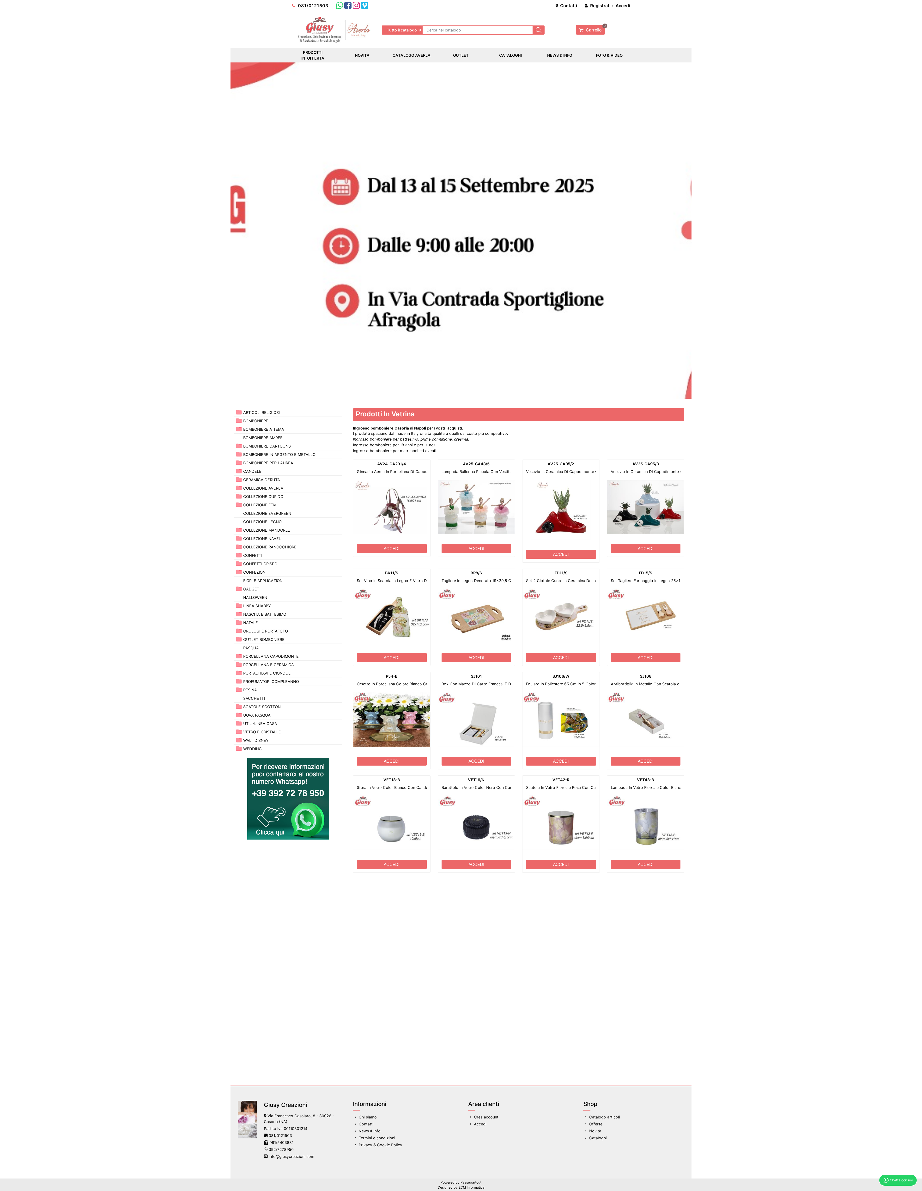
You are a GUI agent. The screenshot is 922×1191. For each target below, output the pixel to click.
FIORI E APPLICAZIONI (263, 580)
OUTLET (461, 55)
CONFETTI (252, 555)
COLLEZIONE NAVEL (262, 538)
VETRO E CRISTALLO (262, 732)
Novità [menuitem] (595, 1131)
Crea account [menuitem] (486, 1117)
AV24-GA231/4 (391, 463)
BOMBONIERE (255, 420)
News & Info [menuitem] (370, 1131)
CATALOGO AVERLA (412, 55)
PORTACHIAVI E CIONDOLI (267, 673)
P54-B (392, 676)
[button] (539, 30)
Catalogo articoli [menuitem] (604, 1117)
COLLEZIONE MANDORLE (266, 530)
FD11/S (561, 573)
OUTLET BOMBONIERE (264, 639)
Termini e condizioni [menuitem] (377, 1138)
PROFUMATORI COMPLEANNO (271, 681)
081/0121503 (312, 5)
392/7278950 (281, 1149)
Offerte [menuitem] (595, 1124)
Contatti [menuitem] (366, 1124)
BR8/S (476, 573)
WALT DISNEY (256, 740)
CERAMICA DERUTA (261, 479)
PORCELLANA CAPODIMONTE (271, 656)
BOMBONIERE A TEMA (263, 429)
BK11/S (391, 573)
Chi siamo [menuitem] (368, 1117)
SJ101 (476, 676)
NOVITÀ (362, 55)
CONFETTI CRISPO (260, 563)
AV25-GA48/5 (476, 463)
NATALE (250, 622)
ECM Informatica (472, 1187)
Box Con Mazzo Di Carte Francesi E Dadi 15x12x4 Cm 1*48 (496, 683)
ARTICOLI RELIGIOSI (261, 412)
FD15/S (645, 573)
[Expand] (239, 412)
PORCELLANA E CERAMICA (268, 664)
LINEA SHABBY (257, 605)
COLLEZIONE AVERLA (263, 488)
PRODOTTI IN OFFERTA (312, 55)
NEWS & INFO (559, 55)
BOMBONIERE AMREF (262, 437)
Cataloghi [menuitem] (598, 1138)
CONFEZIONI (255, 572)
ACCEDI (392, 548)
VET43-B (645, 779)
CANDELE (252, 471)
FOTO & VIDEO (609, 55)
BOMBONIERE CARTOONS (267, 446)
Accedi (623, 5)
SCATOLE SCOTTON (262, 706)
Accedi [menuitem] (480, 1124)
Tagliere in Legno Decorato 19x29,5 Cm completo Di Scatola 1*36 (502, 580)
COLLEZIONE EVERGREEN (267, 513)
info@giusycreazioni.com (291, 1156)
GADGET (251, 589)
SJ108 (645, 676)
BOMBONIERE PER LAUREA (268, 462)
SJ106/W (560, 676)
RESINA (250, 690)
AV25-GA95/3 (645, 463)
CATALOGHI (510, 55)
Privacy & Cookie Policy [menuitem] (380, 1144)
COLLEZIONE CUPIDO (263, 496)
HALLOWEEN (255, 597)
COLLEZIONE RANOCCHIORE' (270, 547)
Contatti (568, 5)
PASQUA (251, 647)
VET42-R (560, 779)
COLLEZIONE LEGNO (262, 521)
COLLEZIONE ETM (260, 505)
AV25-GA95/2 (561, 463)
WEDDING (252, 748)
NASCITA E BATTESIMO (264, 614)
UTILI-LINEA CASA (260, 723)
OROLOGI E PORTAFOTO (265, 631)
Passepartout (471, 1182)
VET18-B (391, 779)
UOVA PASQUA (257, 715)
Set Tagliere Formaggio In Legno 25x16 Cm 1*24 (655, 580)
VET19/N (476, 779)
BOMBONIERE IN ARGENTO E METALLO (279, 454)
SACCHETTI (254, 698)
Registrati (600, 5)
